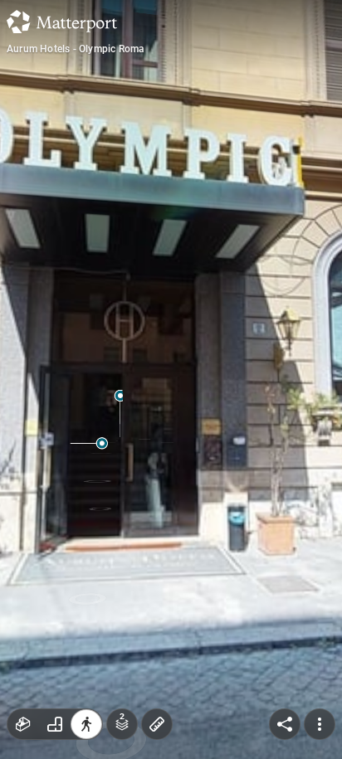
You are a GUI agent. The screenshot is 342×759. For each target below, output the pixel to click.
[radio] (23, 724)
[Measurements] (157, 724)
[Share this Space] (284, 724)
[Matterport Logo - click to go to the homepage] (61, 21)
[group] (55, 724)
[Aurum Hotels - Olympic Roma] (171, 379)
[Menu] (319, 724)
